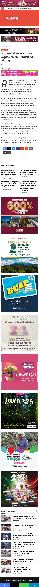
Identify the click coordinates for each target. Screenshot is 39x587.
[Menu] (2, 19)
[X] (9, 148)
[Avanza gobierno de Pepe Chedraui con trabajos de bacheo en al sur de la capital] (6, 518)
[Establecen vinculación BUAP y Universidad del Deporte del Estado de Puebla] (6, 536)
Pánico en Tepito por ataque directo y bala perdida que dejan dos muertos (8, 173)
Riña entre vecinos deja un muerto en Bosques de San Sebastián (25, 552)
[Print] (9, 152)
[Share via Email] (5, 152)
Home (4, 46)
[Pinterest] (22, 148)
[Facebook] (5, 148)
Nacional (9, 46)
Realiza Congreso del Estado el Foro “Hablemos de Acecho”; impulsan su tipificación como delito (25, 527)
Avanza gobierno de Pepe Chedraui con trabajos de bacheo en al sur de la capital (25, 518)
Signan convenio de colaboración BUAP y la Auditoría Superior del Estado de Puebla (24, 544)
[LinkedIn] (13, 148)
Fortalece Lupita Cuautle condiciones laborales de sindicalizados (21, 569)
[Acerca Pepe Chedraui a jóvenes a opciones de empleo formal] (6, 562)
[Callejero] (12, 18)
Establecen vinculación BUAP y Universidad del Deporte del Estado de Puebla (24, 536)
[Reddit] (26, 148)
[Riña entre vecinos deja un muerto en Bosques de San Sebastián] (6, 553)
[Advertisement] (27, 17)
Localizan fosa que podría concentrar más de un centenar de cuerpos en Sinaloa (10, 184)
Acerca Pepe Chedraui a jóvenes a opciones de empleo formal (24, 560)
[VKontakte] (31, 148)
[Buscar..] (37, 19)
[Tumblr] (18, 148)
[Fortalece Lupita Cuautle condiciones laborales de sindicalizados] (6, 570)
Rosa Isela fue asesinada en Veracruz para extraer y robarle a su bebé (28, 172)
